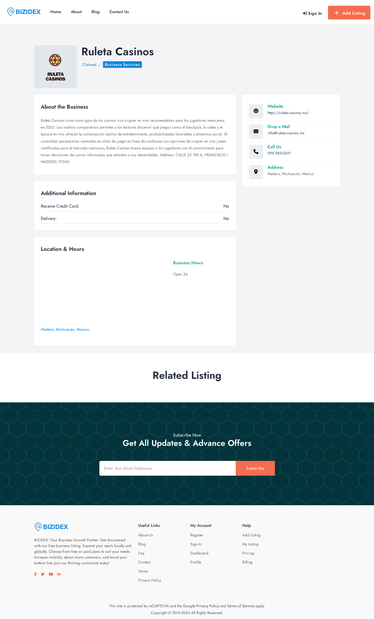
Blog (95, 12)
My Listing (250, 544)
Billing (247, 562)
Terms (143, 571)
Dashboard (199, 553)
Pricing (248, 553)
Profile (195, 562)
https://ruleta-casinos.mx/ (288, 112)
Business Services (122, 64)
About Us (145, 535)
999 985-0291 (279, 153)
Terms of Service (240, 606)
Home (55, 12)
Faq (141, 553)
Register (196, 535)
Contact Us (119, 12)
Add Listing (354, 13)
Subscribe (255, 468)
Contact (144, 562)
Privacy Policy (149, 580)
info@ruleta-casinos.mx (285, 133)
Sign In (196, 544)
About (76, 12)
